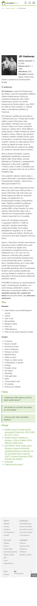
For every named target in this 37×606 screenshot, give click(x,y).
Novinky (6, 527)
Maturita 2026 (24, 546)
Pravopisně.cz (19, 573)
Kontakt (6, 535)
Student (6, 574)
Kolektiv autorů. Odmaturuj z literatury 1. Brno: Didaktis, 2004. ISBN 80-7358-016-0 (18, 440)
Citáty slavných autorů (14, 464)
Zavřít (34, 575)
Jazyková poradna (26, 527)
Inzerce (6, 546)
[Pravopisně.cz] (10, 3)
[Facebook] (32, 571)
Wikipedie (9, 461)
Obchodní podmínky (10, 552)
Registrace (23, 549)
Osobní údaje (8, 549)
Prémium (23, 543)
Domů (2, 8)
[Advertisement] (18, 32)
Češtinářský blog (25, 524)
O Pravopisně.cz (9, 532)
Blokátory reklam (26, 555)
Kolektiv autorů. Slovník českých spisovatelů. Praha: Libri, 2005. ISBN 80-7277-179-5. (20, 432)
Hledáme (7, 529)
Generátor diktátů (26, 532)
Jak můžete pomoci (26, 529)
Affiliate (6, 543)
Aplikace (7, 524)
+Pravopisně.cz (25, 535)
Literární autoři (10, 8)
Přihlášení (26, 3)
